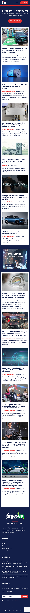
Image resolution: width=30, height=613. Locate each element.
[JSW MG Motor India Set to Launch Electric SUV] (15, 220)
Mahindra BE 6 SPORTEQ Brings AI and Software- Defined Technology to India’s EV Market (14, 333)
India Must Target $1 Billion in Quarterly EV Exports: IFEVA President (13, 370)
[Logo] (4, 2)
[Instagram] (9, 610)
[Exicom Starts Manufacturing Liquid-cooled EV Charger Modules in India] (15, 112)
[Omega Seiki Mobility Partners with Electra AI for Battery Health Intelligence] (15, 184)
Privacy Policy (16, 600)
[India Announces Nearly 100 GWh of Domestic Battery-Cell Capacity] (15, 74)
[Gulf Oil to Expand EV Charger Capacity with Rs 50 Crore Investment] (15, 148)
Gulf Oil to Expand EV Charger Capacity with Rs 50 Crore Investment (13, 161)
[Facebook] (5, 610)
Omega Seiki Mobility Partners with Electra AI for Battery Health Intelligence (14, 197)
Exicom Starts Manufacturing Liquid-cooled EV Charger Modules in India (13, 125)
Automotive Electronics (8, 55)
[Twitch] (16, 610)
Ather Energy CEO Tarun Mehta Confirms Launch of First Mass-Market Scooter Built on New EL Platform (14, 445)
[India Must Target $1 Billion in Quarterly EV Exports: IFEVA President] (15, 357)
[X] (20, 610)
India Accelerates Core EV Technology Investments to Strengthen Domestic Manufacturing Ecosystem (12, 483)
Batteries (4, 165)
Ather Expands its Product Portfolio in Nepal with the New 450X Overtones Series (14, 406)
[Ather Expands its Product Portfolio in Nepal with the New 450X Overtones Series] (15, 393)
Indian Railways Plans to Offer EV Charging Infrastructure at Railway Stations (14, 50)
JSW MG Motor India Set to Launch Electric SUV (12, 233)
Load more (14, 501)
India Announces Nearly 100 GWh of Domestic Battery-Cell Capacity (14, 86)
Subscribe (24, 596)
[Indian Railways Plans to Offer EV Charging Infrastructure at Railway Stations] (15, 37)
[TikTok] (13, 610)
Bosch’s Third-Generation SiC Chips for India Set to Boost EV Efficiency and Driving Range (13, 295)
